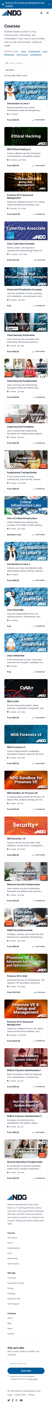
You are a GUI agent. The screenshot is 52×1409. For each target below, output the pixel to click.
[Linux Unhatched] (26, 654)
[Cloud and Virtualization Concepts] (26, 288)
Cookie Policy (20, 1395)
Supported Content (15, 1283)
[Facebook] (12, 1400)
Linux (45, 51)
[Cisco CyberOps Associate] (26, 242)
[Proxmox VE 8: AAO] (26, 975)
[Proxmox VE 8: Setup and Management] (26, 1022)
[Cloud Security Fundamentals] (26, 380)
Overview (11, 1278)
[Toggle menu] (47, 13)
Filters (11, 70)
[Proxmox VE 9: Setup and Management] (26, 195)
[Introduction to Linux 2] (26, 563)
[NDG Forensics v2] (26, 746)
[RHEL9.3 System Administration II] (26, 1115)
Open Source (22, 54)
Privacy (31, 1395)
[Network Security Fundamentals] (26, 883)
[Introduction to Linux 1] (26, 102)
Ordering (11, 1293)
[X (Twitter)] (8, 1400)
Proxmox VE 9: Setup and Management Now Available (25, 4)
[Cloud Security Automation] (26, 334)
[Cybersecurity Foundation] (26, 425)
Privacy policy (32, 1379)
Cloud (23, 51)
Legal (9, 1395)
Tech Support (13, 1304)
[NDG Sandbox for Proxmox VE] (26, 792)
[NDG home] (20, 13)
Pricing (10, 1288)
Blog (9, 1323)
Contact (10, 1333)
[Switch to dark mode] (41, 13)
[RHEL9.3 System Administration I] (26, 1069)
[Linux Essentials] (26, 609)
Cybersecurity (34, 51)
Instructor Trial (13, 1298)
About (10, 1318)
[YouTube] (21, 1400)
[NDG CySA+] (26, 700)
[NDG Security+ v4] (26, 837)
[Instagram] (17, 1400)
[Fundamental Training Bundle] (26, 471)
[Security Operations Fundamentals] (26, 1161)
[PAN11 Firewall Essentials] (26, 929)
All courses (12, 1237)
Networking (9, 54)
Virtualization (35, 54)
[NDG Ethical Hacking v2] (26, 148)
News (9, 1328)
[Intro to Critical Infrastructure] (26, 517)
